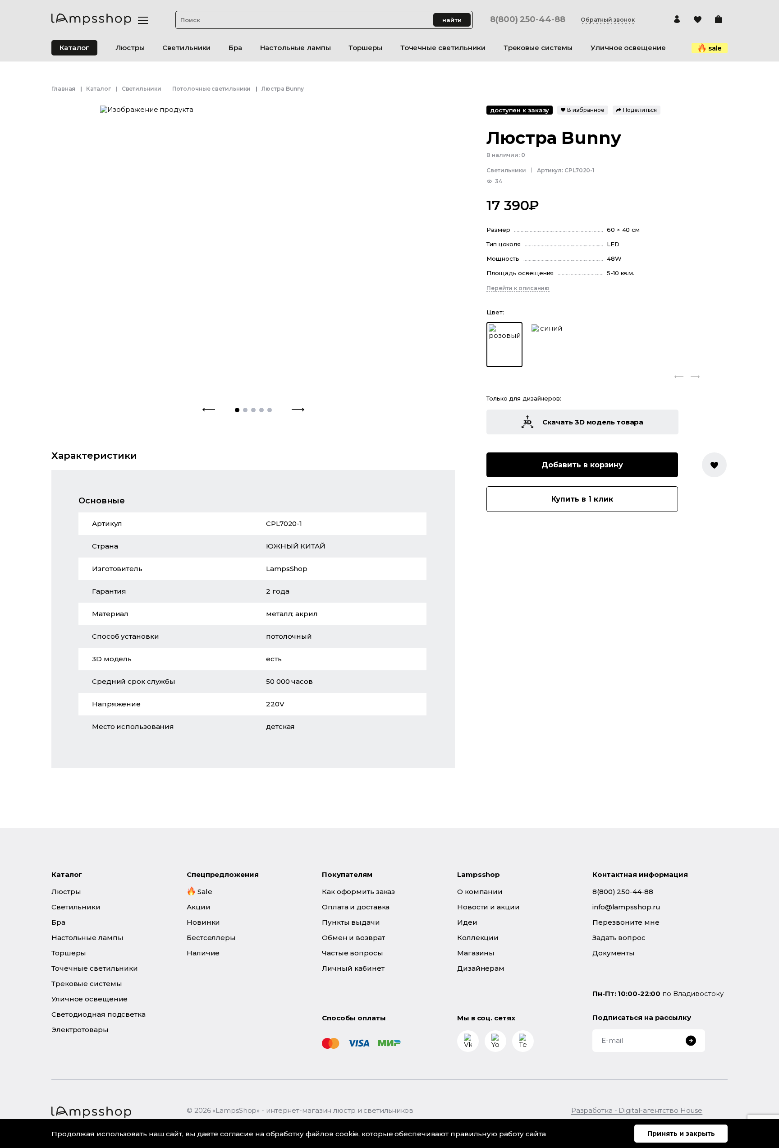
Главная (63, 88)
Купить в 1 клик (582, 499)
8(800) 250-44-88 (527, 19)
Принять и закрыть (681, 1134)
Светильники (141, 88)
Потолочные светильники (211, 88)
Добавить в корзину (582, 465)
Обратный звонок (608, 20)
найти (452, 19)
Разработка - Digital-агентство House (636, 1110)
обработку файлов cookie (312, 1134)
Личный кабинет (353, 968)
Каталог (74, 47)
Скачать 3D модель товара (593, 422)
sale (715, 48)
